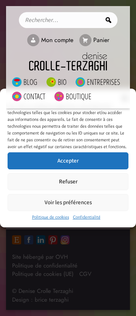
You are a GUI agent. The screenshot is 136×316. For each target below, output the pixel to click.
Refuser (68, 182)
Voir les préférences (68, 202)
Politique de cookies (50, 217)
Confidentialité (86, 217)
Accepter (68, 161)
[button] (124, 98)
